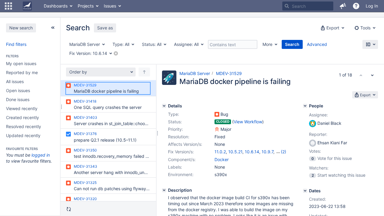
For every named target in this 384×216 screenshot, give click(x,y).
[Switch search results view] (370, 44)
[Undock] (53, 27)
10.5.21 (235, 151)
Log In (372, 5)
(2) (283, 151)
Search (292, 44)
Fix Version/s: (181, 151)
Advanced (317, 44)
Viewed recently (22, 108)
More (267, 44)
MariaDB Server (194, 73)
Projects (86, 5)
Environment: (181, 174)
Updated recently (23, 135)
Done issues (17, 99)
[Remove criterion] (115, 53)
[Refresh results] (68, 209)
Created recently (22, 117)
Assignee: (318, 114)
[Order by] (144, 72)
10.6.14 (252, 151)
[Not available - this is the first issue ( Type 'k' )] (361, 75)
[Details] (164, 106)
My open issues (21, 63)
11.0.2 (220, 151)
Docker (221, 159)
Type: (173, 114)
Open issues (18, 90)
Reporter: (318, 134)
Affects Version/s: (185, 144)
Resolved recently (23, 126)
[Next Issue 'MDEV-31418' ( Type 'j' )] (372, 75)
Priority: (175, 129)
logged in (41, 155)
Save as (105, 27)
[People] (305, 106)
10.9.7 (267, 151)
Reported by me (22, 72)
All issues (15, 81)
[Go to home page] (27, 6)
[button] (8, 6)
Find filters (16, 44)
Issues (110, 5)
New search (21, 27)
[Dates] (305, 191)
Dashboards (56, 5)
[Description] (164, 190)
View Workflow (248, 121)
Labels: (175, 167)
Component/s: (182, 159)
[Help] (356, 6)
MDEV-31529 (229, 73)
